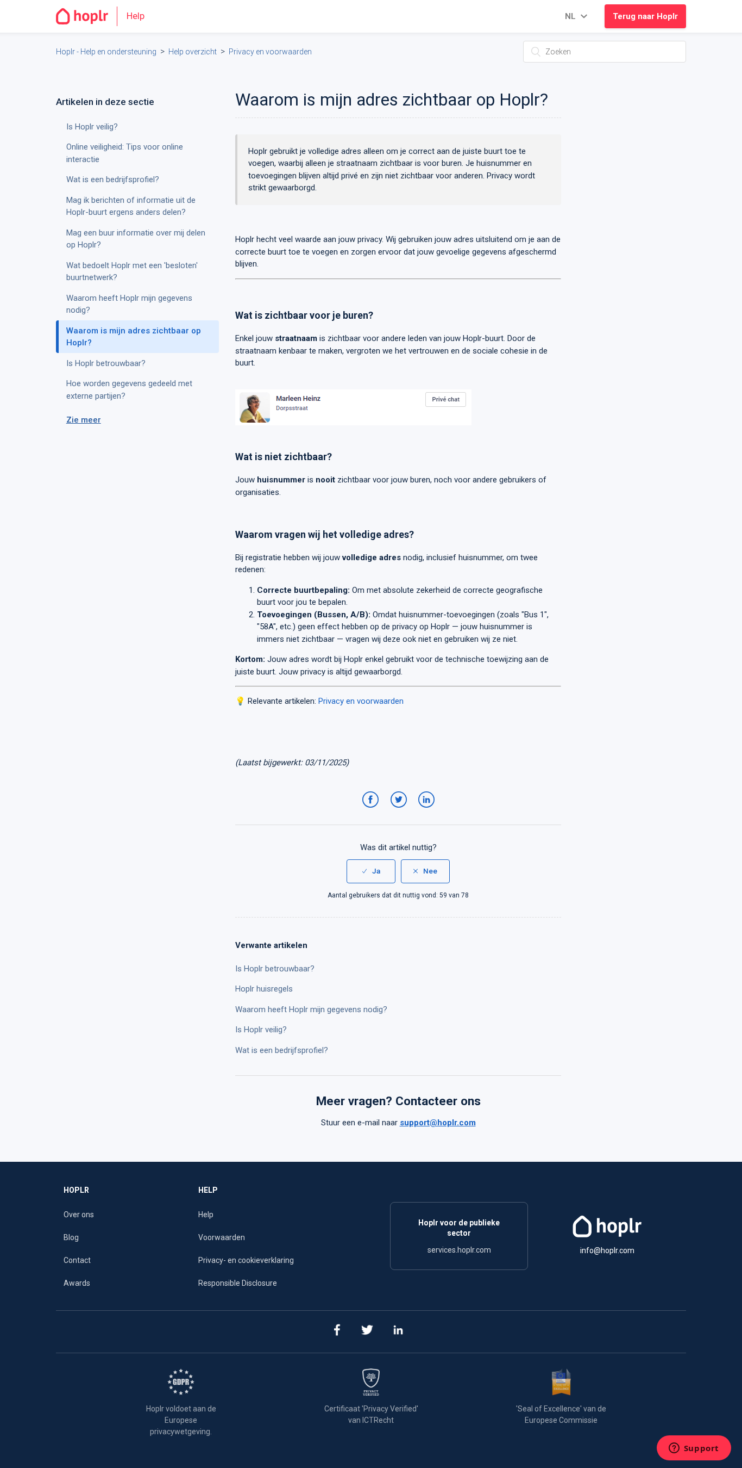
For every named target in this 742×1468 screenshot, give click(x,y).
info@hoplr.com (607, 1250)
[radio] (371, 871)
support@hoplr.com (438, 1123)
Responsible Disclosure (237, 1283)
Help (205, 1214)
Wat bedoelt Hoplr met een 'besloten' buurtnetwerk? (132, 272)
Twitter (400, 810)
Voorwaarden (221, 1237)
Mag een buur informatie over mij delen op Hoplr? (135, 239)
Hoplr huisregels (264, 989)
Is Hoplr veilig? (261, 1030)
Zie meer (83, 420)
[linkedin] (398, 1331)
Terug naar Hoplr (645, 16)
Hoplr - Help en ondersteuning (106, 51)
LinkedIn (428, 810)
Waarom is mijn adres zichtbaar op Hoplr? (133, 337)
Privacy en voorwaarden (270, 51)
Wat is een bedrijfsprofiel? (281, 1050)
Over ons (79, 1214)
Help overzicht (192, 51)
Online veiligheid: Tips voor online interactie (124, 153)
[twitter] (367, 1331)
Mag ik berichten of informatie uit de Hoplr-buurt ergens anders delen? (131, 206)
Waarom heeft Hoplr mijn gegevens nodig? (311, 1009)
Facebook (372, 810)
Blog (71, 1237)
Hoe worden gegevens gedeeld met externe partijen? (129, 390)
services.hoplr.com (459, 1250)
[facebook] (336, 1331)
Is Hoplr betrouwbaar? (275, 969)
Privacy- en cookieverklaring (246, 1260)
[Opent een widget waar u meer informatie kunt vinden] (693, 1449)
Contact (77, 1260)
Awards (77, 1283)
